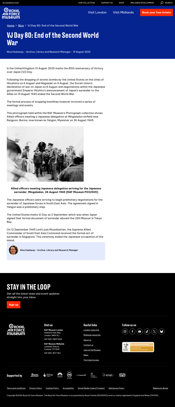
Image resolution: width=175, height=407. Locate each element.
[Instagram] (125, 332)
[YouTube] (140, 332)
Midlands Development (142, 3)
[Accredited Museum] (60, 377)
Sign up (13, 304)
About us (87, 340)
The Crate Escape (91, 360)
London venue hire (91, 330)
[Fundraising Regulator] (69, 378)
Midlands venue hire (92, 335)
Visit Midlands (123, 12)
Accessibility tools (11, 3)
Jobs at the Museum (92, 350)
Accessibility (68, 388)
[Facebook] (132, 332)
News (86, 355)
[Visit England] (81, 375)
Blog (21, 25)
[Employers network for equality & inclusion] (108, 377)
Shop (121, 3)
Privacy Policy (35, 388)
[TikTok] (147, 332)
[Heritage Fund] (48, 376)
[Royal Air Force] (34, 376)
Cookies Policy (52, 388)
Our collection (86, 3)
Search (168, 3)
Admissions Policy (116, 388)
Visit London (97, 12)
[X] (154, 332)
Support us (107, 3)
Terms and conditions (16, 388)
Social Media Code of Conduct (91, 388)
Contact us (88, 345)
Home (10, 25)
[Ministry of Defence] (94, 377)
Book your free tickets (156, 12)
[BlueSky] (162, 332)
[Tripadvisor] (122, 376)
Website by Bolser (160, 388)
